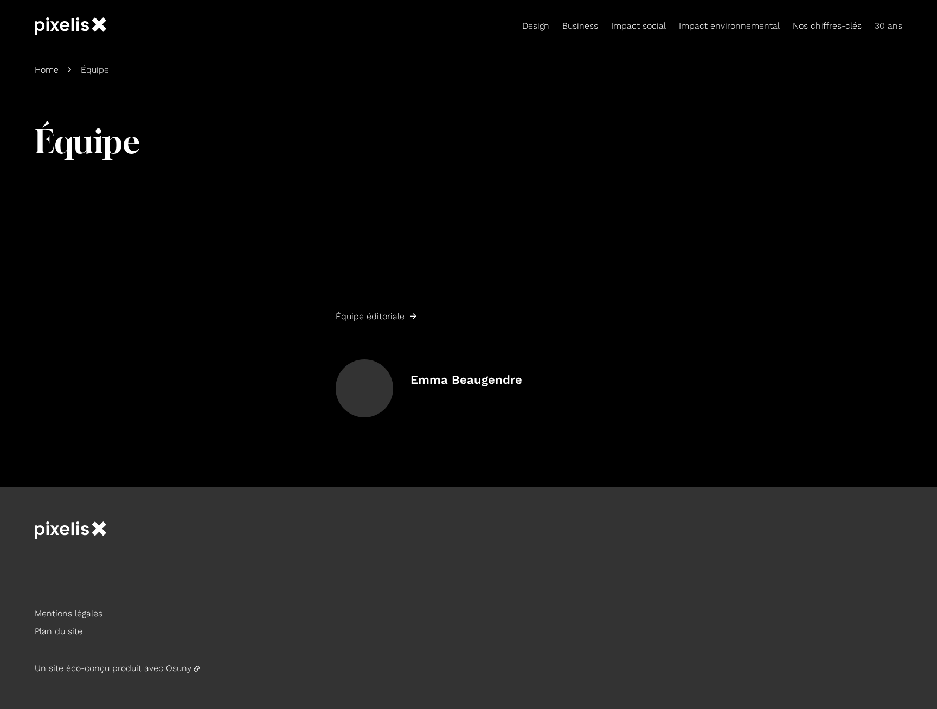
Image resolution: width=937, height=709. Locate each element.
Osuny (178, 668)
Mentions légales (68, 613)
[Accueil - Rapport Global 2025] (70, 26)
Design (535, 26)
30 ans (888, 26)
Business (580, 26)
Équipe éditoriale (370, 316)
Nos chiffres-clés (827, 26)
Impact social (638, 26)
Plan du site (58, 631)
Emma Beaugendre (466, 379)
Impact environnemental (729, 26)
